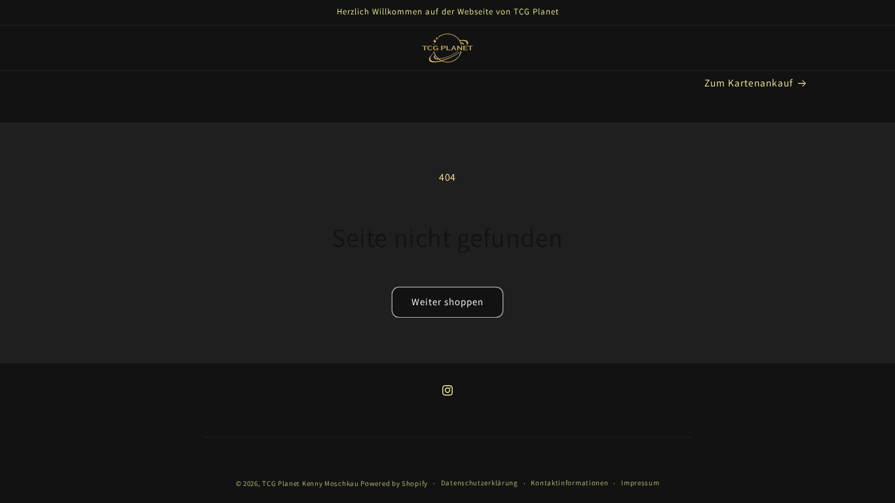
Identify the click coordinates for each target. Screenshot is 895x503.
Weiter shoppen (447, 301)
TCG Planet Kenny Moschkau (310, 483)
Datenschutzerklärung (479, 482)
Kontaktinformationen (569, 482)
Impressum (640, 482)
